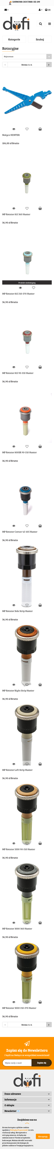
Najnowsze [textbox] (8, 56)
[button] (48, 10)
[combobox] (27, 56)
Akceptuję (43, 1136)
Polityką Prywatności (19, 1130)
